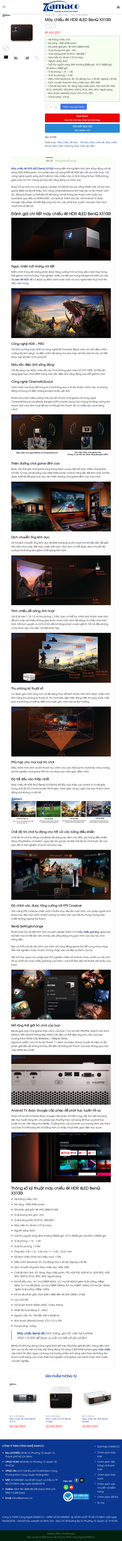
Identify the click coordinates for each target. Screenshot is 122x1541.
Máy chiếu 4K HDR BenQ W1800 (95, 1420)
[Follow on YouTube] (71, 1487)
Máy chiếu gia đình (84, 145)
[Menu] (4, 6)
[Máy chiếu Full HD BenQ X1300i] (61, 1398)
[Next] (36, 32)
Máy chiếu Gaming (62, 145)
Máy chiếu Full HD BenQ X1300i (58, 1420)
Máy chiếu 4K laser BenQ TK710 (22, 1420)
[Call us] (66, 1487)
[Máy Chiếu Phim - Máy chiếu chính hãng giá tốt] (61, 6)
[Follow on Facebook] (76, 1480)
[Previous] (6, 32)
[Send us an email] (81, 1480)
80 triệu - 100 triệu (79, 142)
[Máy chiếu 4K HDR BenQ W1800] (97, 1398)
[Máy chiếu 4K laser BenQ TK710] (25, 1398)
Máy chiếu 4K (97, 142)
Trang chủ (50, 14)
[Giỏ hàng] (118, 7)
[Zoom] (6, 48)
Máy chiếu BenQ (79, 14)
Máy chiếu (63, 14)
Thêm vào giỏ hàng (73, 106)
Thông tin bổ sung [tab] (65, 160)
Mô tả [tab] (49, 160)
